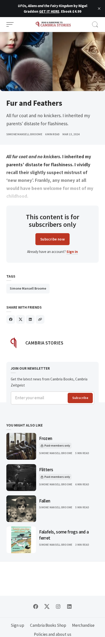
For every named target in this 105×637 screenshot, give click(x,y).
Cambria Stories (44, 343)
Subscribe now (52, 239)
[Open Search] (95, 24)
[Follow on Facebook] (35, 606)
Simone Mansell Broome (24, 134)
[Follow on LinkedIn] (69, 606)
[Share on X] (20, 319)
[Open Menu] (10, 24)
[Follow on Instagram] (58, 606)
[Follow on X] (46, 606)
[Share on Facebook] (10, 319)
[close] (99, 8)
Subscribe (80, 398)
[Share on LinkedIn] (30, 319)
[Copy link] (40, 319)
